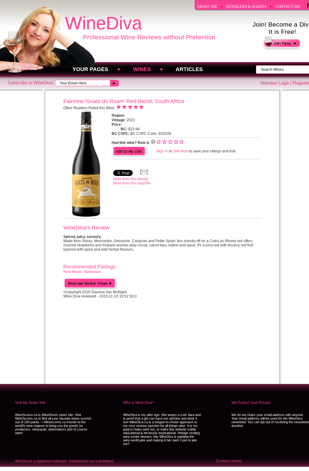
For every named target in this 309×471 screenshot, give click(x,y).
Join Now (180, 151)
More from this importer (132, 183)
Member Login (275, 83)
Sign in (162, 151)
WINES (142, 69)
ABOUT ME (207, 6)
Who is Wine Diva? (138, 403)
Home (236, 461)
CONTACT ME (287, 6)
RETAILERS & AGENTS (246, 6)
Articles (189, 69)
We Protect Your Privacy (251, 403)
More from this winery (130, 179)
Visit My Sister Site (30, 403)
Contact (222, 461)
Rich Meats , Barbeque (82, 272)
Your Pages (90, 69)
